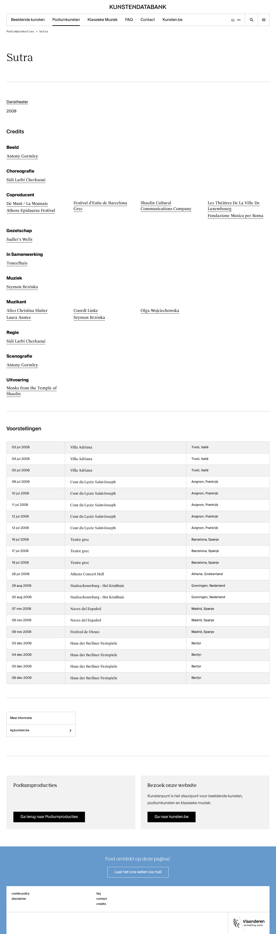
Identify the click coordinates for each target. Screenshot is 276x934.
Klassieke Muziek (103, 20)
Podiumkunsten (66, 20)
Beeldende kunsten (28, 20)
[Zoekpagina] (251, 20)
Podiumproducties (20, 31)
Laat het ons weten (138, 872)
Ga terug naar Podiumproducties (49, 817)
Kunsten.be (172, 20)
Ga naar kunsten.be (171, 817)
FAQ (129, 20)
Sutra (43, 31)
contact (101, 898)
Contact (148, 20)
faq (98, 893)
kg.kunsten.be (19, 730)
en (239, 20)
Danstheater (17, 102)
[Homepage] (138, 7)
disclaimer (19, 898)
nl (233, 20)
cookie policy (21, 893)
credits (101, 904)
